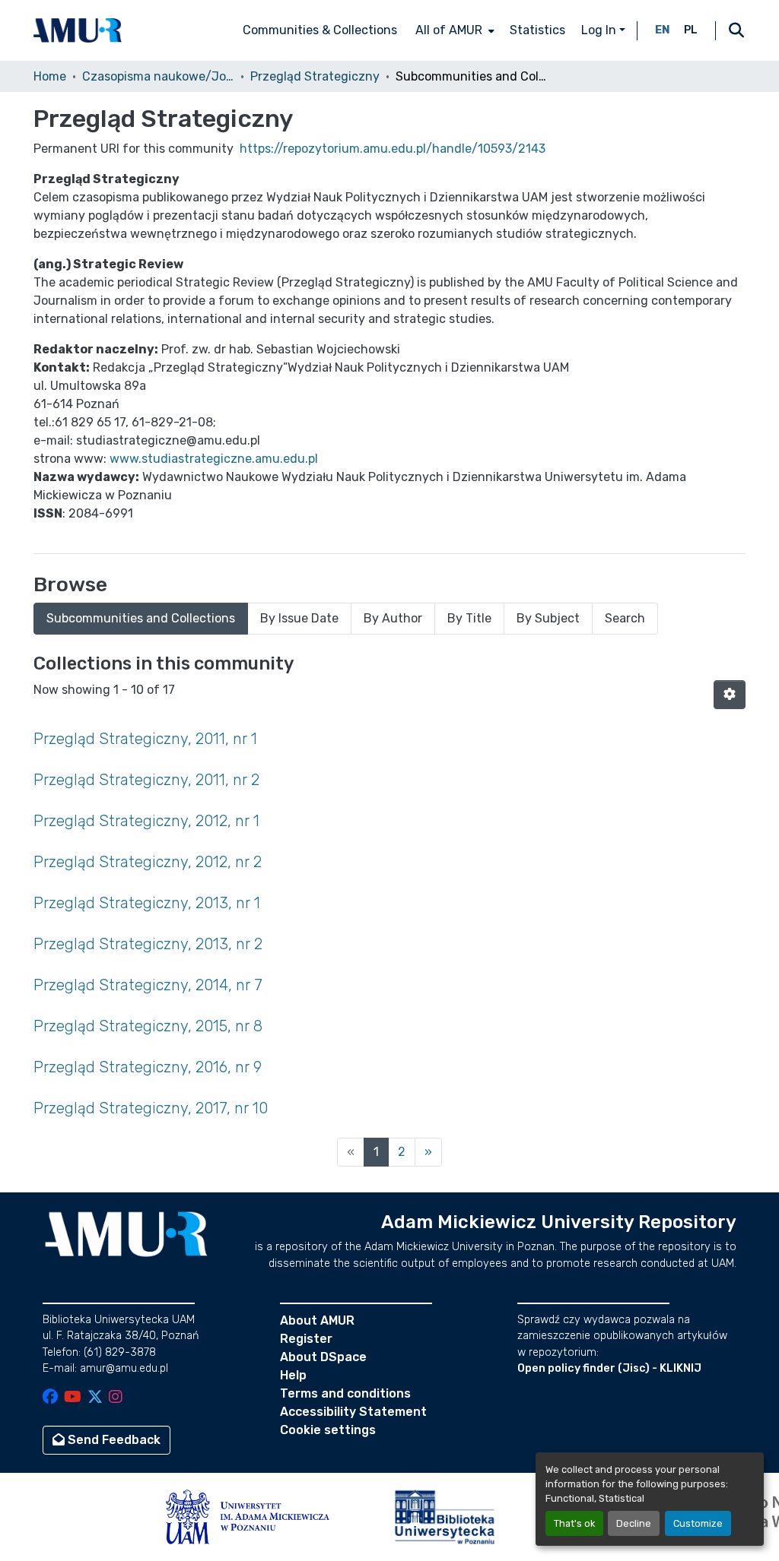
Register (306, 1338)
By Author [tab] (393, 618)
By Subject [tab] (548, 618)
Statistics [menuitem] (537, 30)
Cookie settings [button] (328, 1430)
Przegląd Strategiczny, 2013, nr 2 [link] (147, 944)
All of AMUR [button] (448, 30)
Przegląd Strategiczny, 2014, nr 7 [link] (147, 985)
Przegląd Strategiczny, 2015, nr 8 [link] (147, 1026)
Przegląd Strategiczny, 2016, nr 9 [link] (147, 1067)
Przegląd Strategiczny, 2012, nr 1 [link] (146, 821)
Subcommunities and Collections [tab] (140, 618)
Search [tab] (625, 618)
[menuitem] (453, 30)
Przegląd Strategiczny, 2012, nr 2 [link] (147, 862)
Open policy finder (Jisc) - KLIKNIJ (609, 1368)
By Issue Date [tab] (299, 618)
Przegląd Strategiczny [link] (315, 76)
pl (691, 30)
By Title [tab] (469, 618)
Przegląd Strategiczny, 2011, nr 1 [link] (145, 739)
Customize (698, 1523)
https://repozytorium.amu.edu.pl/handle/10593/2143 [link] (392, 148)
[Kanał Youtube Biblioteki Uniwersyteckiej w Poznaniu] (72, 1398)
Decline (633, 1523)
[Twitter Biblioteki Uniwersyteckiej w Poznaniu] (95, 1398)
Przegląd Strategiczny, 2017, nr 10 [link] (150, 1108)
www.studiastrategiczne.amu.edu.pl (214, 458)
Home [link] (49, 76)
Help (293, 1375)
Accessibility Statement (353, 1411)
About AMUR (317, 1320)
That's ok (574, 1523)
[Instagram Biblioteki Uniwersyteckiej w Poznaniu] (115, 1398)
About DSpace (323, 1357)
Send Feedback (113, 1440)
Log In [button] (600, 30)
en (662, 30)
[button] (77, 30)
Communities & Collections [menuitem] (320, 30)
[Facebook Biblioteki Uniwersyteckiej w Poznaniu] (50, 1398)
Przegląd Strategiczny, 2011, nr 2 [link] (146, 780)
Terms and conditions (345, 1393)
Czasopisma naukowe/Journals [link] (158, 76)
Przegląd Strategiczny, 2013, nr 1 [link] (146, 903)
